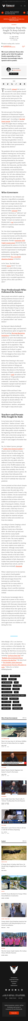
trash (12, 374)
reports (9, 266)
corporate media (15, 676)
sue (12, 222)
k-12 (16, 682)
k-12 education (6, 685)
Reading (16, 702)
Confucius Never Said (14, 656)
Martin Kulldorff (7, 692)
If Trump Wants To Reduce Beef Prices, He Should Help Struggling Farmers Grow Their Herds (13, 866)
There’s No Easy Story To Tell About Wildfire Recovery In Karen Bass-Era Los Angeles (13, 742)
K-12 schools (17, 685)
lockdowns (16, 689)
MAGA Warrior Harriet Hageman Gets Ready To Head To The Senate (12, 771)
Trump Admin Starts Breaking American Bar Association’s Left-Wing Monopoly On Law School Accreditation (13, 923)
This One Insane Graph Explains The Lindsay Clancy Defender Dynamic (14, 952)
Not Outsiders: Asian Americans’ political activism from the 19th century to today (13, 665)
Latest (3, 841)
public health (14, 698)
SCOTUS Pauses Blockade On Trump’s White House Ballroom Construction (14, 895)
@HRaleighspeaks (17, 70)
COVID (4, 679)
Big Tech (5, 676)
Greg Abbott (12, 679)
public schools (6, 702)
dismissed (19, 566)
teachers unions (17, 708)
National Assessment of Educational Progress (13, 695)
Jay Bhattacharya (7, 682)
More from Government (9, 718)
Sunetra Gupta (6, 708)
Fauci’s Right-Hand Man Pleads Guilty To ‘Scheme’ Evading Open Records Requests (13, 800)
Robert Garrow (6, 705)
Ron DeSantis (17, 705)
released (14, 89)
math (16, 692)
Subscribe (14, 1013)
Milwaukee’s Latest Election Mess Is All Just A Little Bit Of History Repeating (13, 828)
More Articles (13, 73)
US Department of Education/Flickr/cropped (9, 46)
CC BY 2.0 (23, 46)
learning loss (6, 689)
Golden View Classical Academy (13, 449)
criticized (14, 211)
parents (4, 698)
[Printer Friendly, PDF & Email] (24, 84)
